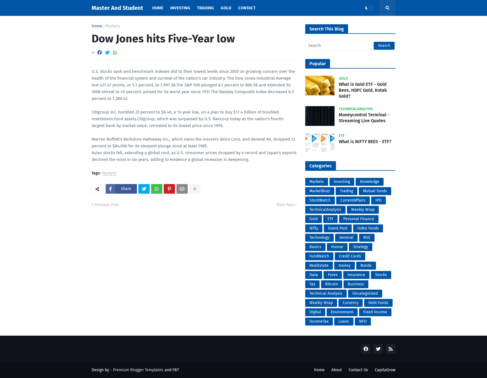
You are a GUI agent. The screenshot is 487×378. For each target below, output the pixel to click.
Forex (333, 274)
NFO (363, 321)
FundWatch (319, 256)
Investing (342, 181)
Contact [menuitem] (247, 7)
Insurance (356, 274)
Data (313, 274)
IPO (378, 200)
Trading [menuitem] (205, 7)
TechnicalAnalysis (325, 209)
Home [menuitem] (157, 7)
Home (97, 26)
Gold (313, 219)
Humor (337, 246)
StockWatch (320, 200)
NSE (366, 237)
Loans (343, 321)
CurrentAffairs (353, 200)
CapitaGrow (385, 370)
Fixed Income (375, 312)
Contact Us (358, 370)
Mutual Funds (375, 191)
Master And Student (117, 8)
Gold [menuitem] (226, 7)
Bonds (366, 265)
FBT (175, 370)
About (336, 370)
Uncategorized (365, 293)
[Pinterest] (169, 189)
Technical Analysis (325, 293)
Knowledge (369, 181)
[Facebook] (99, 52)
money (344, 265)
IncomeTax (319, 321)
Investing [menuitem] (180, 7)
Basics (315, 246)
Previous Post (106, 204)
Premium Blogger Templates (138, 370)
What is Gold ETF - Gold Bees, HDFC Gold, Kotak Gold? (363, 90)
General (346, 237)
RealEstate (319, 265)
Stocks (381, 274)
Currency (350, 302)
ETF (330, 219)
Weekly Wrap (363, 209)
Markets (113, 26)
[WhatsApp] (115, 52)
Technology (319, 237)
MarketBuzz (319, 191)
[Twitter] (107, 52)
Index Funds (368, 228)
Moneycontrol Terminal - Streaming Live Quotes (364, 117)
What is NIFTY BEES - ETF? (365, 141)
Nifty (313, 228)
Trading (346, 191)
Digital (315, 312)
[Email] (182, 189)
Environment (342, 312)
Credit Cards (350, 256)
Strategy (360, 246)
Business (356, 284)
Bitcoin (331, 284)
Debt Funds (378, 302)
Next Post (285, 204)
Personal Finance (358, 219)
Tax (312, 284)
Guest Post (337, 228)
